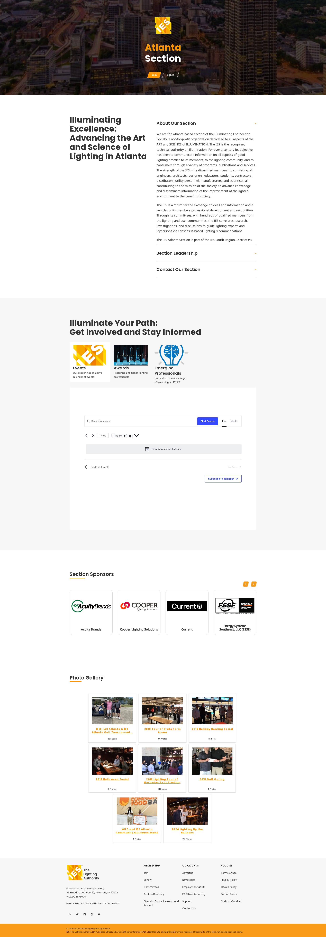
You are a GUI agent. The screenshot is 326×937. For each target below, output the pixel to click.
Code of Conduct (231, 901)
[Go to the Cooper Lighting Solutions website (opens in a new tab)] (139, 606)
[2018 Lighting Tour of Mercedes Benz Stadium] (162, 760)
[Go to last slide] (246, 584)
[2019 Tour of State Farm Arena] (162, 710)
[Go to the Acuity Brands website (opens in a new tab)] (91, 606)
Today (103, 435)
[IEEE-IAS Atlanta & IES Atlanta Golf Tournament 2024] (112, 710)
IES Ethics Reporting (193, 894)
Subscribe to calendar (221, 478)
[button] (207, 123)
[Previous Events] (86, 435)
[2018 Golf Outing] (212, 760)
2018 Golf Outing (212, 779)
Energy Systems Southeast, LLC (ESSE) (235, 627)
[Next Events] (93, 435)
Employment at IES (193, 887)
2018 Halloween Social (112, 779)
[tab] (90, 362)
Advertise (187, 873)
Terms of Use (229, 873)
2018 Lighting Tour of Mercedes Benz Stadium (162, 781)
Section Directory (154, 894)
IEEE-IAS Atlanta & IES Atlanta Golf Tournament (112, 730)
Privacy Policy (229, 880)
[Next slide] (254, 584)
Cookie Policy (229, 887)
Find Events (208, 421)
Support (187, 901)
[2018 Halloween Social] (112, 760)
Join (146, 873)
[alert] (164, 449)
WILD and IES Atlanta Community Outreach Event (137, 831)
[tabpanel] (163, 458)
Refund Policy (229, 894)
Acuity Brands (91, 629)
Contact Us (189, 908)
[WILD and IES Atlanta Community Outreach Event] (137, 810)
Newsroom (188, 880)
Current (187, 629)
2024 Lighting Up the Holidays (187, 831)
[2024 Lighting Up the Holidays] (187, 810)
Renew (147, 880)
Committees (151, 887)
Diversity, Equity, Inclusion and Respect (161, 903)
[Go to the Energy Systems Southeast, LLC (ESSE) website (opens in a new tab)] (235, 606)
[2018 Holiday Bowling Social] (212, 710)
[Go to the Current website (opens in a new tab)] (187, 606)
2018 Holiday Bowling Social (212, 729)
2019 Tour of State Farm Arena (162, 730)
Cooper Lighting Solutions (139, 629)
